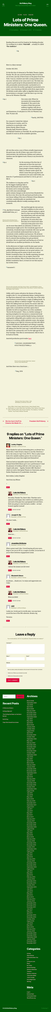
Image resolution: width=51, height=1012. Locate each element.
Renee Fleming (31, 967)
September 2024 (32, 717)
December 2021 (31, 745)
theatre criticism (31, 973)
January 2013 (31, 901)
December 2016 (31, 823)
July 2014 (29, 871)
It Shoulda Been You (32, 957)
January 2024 (31, 727)
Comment (9, 643)
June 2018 (30, 795)
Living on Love (31, 961)
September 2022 (32, 739)
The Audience (34, 409)
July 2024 (30, 719)
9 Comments (38, 30)
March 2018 (30, 799)
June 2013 (30, 891)
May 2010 (30, 925)
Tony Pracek (16, 411)
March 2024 (30, 725)
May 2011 (29, 911)
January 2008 (31, 939)
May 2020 (30, 759)
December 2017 (31, 803)
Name (8, 656)
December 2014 (31, 863)
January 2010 (31, 931)
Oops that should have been (11, 722)
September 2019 (31, 773)
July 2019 (29, 775)
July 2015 (29, 853)
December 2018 (31, 783)
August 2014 (30, 869)
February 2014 (31, 877)
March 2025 (30, 709)
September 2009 (32, 937)
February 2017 (31, 819)
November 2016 (31, 825)
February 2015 (31, 859)
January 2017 (31, 821)
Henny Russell (32, 406)
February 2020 (31, 765)
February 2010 (31, 929)
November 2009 (31, 935)
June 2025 (30, 705)
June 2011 (30, 909)
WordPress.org (31, 998)
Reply (8, 487)
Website (8, 662)
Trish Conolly (30, 977)
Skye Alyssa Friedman (24, 409)
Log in (28, 992)
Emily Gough (18, 406)
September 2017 (31, 805)
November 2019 (31, 771)
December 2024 (31, 713)
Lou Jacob (16, 408)
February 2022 (31, 743)
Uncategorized (31, 979)
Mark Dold (22, 408)
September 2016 (31, 827)
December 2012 (31, 903)
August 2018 (30, 791)
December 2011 (31, 907)
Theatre (30, 14)
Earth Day (5, 719)
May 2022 (30, 741)
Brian (9, 406)
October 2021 (31, 749)
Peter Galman (34, 408)
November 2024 (31, 715)
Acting (20, 14)
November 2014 (31, 865)
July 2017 (29, 809)
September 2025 (32, 703)
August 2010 (30, 921)
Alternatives (30, 955)
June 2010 (30, 923)
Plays (25, 14)
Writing (29, 981)
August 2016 (30, 829)
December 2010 (31, 915)
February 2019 (31, 779)
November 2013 (31, 883)
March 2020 (30, 763)
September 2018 (31, 789)
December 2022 (31, 735)
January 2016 (31, 841)
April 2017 (30, 815)
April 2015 (30, 857)
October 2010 (31, 919)
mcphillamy (15, 30)
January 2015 (31, 861)
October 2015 (31, 847)
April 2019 (30, 777)
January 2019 (31, 781)
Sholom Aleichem (32, 969)
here (29, 338)
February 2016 (31, 839)
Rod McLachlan (15, 409)
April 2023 (30, 733)
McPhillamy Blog (25, 3)
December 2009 (31, 933)
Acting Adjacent (7, 711)
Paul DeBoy (28, 408)
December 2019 (31, 769)
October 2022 (31, 737)
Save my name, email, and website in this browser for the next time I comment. (25, 669)
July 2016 (29, 831)
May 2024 (30, 721)
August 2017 (30, 807)
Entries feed (30, 994)
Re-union (29, 965)
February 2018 (31, 801)
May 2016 (29, 833)
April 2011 (30, 913)
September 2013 (31, 887)
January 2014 (31, 879)
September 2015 (31, 849)
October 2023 (31, 729)
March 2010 (30, 927)
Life (28, 959)
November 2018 (31, 785)
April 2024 (30, 723)
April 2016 (30, 835)
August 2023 (30, 731)
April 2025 (30, 707)
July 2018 (29, 793)
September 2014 (31, 867)
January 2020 (31, 767)
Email (27, 656)
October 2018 (31, 787)
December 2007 (31, 941)
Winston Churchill (23, 411)
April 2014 (30, 875)
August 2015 (30, 851)
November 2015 (31, 845)
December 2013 (31, 881)
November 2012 (31, 905)
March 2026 (30, 701)
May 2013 (29, 893)
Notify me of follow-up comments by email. (17, 673)
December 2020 (31, 751)
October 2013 (31, 885)
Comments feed (31, 996)
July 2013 (29, 889)
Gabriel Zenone (25, 406)
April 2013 (30, 895)
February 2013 (31, 899)
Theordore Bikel (31, 975)
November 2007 (31, 943)
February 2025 (31, 711)
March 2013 (30, 897)
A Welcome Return (8, 708)
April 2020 (30, 761)
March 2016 (30, 837)
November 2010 (31, 917)
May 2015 (29, 855)
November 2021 (31, 747)
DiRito (12, 406)
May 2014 (29, 873)
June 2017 (30, 811)
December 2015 (31, 843)
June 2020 (30, 757)
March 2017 (30, 817)
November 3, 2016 (26, 30)
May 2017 (29, 813)
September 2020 (32, 755)
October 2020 (31, 753)
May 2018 (29, 797)
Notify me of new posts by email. (15, 676)
